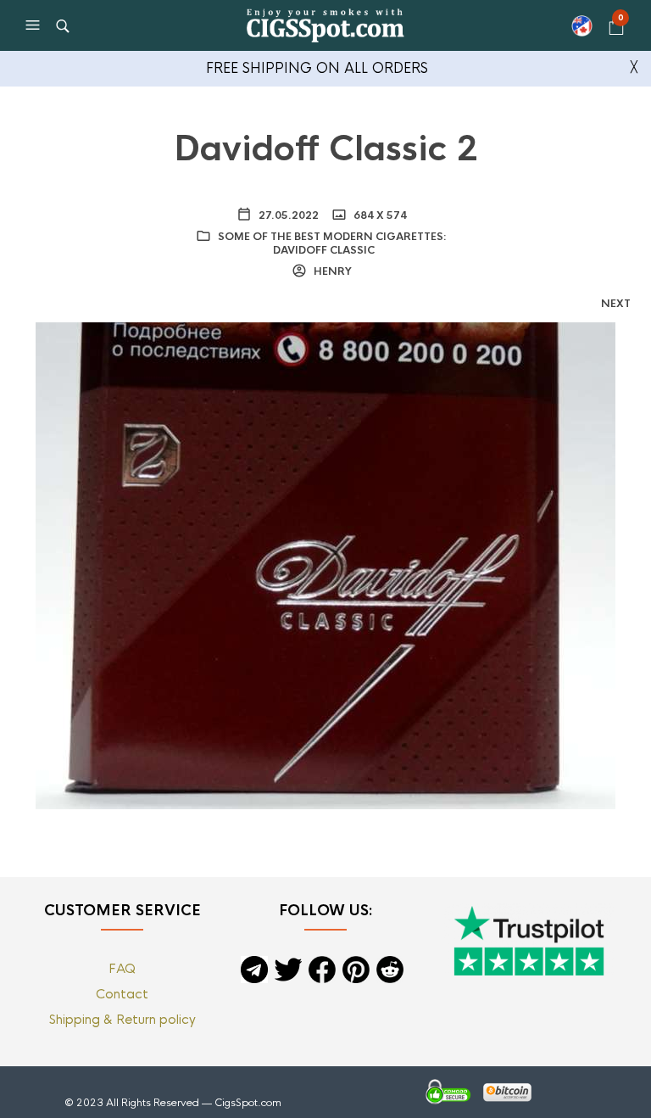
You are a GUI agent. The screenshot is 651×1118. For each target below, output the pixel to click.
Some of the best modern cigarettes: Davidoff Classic (332, 244)
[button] (35, 25)
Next (616, 303)
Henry (331, 271)
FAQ (122, 968)
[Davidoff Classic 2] (325, 564)
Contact (122, 994)
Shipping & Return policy (122, 1019)
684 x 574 (379, 215)
